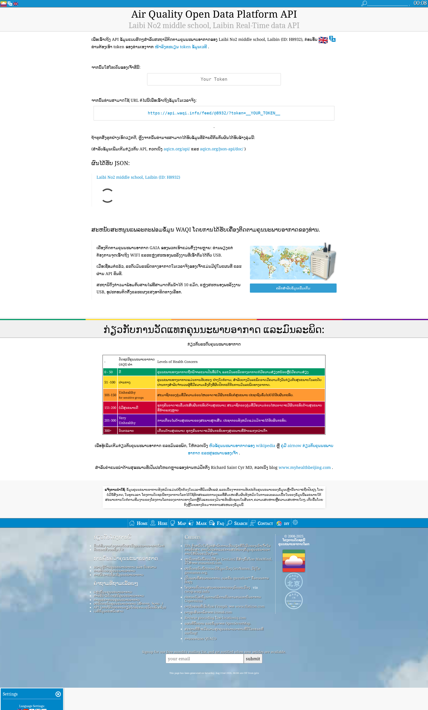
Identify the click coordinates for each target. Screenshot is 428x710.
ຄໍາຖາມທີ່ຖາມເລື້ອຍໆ (116, 583)
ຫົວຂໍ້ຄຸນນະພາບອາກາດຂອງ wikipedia (242, 445)
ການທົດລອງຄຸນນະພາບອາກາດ (114, 570)
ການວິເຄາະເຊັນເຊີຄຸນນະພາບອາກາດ (119, 574)
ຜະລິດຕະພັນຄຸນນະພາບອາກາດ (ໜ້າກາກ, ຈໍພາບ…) (128, 603)
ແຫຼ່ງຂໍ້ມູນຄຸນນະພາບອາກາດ (113, 592)
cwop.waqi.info (197, 591)
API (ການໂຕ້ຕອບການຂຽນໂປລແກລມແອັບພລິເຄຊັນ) (130, 607)
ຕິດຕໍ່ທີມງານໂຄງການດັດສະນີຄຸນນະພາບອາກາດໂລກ (129, 545)
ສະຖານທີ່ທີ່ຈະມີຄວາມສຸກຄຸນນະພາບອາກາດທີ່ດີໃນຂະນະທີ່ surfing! (224, 631)
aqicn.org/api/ (177, 148)
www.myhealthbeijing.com (305, 467)
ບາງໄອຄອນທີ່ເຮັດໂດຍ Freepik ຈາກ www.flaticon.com (225, 606)
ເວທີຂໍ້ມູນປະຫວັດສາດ (108, 611)
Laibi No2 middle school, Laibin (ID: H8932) (138, 177)
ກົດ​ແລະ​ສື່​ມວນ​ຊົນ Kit (109, 549)
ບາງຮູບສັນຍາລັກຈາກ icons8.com (208, 612)
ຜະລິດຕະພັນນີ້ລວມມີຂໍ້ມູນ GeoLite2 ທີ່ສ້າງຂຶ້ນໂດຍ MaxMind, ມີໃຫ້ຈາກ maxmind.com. (228, 561)
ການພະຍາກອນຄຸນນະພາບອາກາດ (117, 599)
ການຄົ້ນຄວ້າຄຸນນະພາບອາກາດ (126, 558)
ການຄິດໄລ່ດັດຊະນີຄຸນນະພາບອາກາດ (119, 595)
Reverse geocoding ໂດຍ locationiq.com (215, 617)
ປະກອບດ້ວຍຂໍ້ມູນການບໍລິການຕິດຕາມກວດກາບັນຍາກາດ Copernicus (223, 599)
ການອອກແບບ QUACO (200, 638)
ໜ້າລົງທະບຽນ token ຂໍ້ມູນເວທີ (181, 46)
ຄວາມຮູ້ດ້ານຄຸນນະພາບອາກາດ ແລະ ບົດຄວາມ (125, 567)
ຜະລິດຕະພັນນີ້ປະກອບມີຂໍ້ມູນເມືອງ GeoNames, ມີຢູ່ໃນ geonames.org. (222, 570)
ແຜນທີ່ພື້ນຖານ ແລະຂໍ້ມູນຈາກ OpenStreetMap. (218, 623)
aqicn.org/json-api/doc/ (221, 148)
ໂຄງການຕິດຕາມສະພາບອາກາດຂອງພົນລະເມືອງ (217, 587)
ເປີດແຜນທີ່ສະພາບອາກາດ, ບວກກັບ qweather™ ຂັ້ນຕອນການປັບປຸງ (227, 580)
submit (253, 658)
